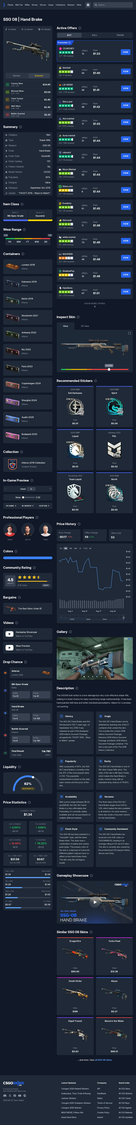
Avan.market (69, 135)
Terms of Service (104, 1103)
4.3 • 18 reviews (66, 160)
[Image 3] (92, 676)
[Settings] (88, 5)
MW (19, 241)
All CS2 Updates (126, 1117)
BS (45, 241)
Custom (43, 506)
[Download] (61, 675)
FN (9, 241)
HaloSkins (67, 288)
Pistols (10, 5)
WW (37, 241)
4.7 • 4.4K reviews (67, 109)
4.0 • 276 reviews (66, 295)
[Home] (5, 5)
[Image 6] (105, 676)
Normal (16, 75)
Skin (48, 135)
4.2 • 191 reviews (66, 228)
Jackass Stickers (68, 1098)
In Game (12, 29)
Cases (51, 5)
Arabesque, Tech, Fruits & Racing (76, 1093)
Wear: (18, 497)
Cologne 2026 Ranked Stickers (75, 1089)
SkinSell (67, 67)
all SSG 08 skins (103, 1060)
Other (79, 5)
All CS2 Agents (125, 1108)
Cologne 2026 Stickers (71, 1108)
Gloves (43, 5)
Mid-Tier (19, 5)
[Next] (50, 489)
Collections (60, 5)
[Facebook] (15, 1095)
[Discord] (6, 1095)
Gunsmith (45, 156)
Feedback (101, 1093)
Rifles (27, 5)
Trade (120, 35)
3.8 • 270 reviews (66, 177)
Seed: (23, 489)
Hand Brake (44, 150)
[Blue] (27, 558)
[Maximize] (129, 333)
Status (100, 1098)
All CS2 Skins (124, 1089)
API (98, 1089)
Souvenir (39, 75)
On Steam (45, 29)
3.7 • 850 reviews (66, 278)
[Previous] (5, 489)
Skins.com (68, 186)
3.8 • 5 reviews (65, 75)
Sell (94, 35)
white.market (69, 237)
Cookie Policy (103, 1112)
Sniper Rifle (44, 140)
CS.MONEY (68, 48)
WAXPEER (68, 254)
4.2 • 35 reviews (66, 211)
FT (27, 241)
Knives (35, 5)
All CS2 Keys (124, 1103)
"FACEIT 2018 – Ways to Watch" (34, 193)
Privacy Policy (103, 1108)
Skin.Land (67, 101)
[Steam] (25, 1095)
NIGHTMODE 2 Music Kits (72, 1112)
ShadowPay (68, 271)
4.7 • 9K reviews (66, 56)
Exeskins (67, 203)
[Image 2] (88, 676)
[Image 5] (101, 676)
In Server (29, 29)
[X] (11, 1095)
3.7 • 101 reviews (66, 194)
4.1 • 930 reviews (66, 126)
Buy (69, 35)
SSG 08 (46, 145)
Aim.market (68, 118)
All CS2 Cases (125, 1098)
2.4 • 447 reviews (66, 261)
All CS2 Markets (125, 1112)
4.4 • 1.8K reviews (66, 143)
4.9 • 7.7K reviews (67, 92)
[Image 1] (84, 676)
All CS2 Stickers (125, 1093)
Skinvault (67, 220)
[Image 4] (97, 676)
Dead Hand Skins (68, 1117)
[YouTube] (20, 1095)
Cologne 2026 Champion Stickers (76, 1103)
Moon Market (69, 169)
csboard (67, 152)
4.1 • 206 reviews (66, 244)
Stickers (71, 5)
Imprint (100, 1117)
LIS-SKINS (68, 84)
